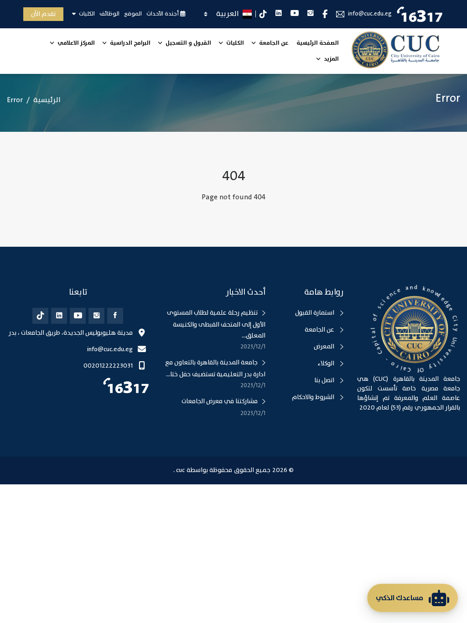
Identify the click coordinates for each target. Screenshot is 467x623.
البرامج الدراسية (129, 43)
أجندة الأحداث (163, 13)
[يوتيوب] (78, 316)
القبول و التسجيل (187, 43)
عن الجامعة (273, 43)
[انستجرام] (96, 316)
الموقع (133, 13)
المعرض (325, 347)
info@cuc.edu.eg (370, 14)
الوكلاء (326, 363)
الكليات (86, 13)
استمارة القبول (315, 313)
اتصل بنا (325, 380)
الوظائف (109, 13)
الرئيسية (47, 100)
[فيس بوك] (115, 316)
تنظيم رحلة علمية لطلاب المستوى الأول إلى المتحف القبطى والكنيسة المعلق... (216, 324)
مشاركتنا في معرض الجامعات (220, 401)
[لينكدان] (59, 316)
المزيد (330, 59)
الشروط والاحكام (314, 397)
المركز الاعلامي (75, 43)
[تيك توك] (40, 316)
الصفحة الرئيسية (317, 43)
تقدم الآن (43, 14)
